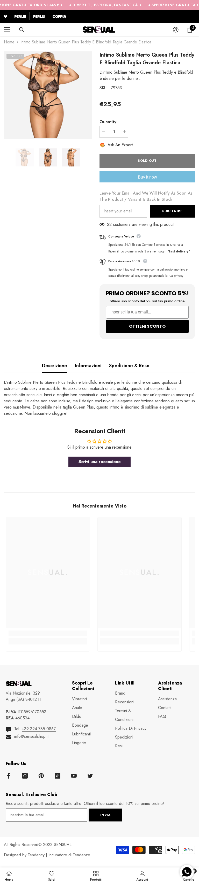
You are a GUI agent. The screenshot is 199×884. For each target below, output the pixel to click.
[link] (48, 633)
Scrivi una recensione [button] (100, 462)
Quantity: (108, 122)
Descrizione (54, 365)
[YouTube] (74, 776)
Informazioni (88, 365)
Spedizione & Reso (129, 365)
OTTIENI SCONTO (147, 326)
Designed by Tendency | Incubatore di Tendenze (47, 855)
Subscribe (172, 211)
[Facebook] (8, 776)
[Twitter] (90, 776)
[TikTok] (57, 776)
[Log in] (175, 29)
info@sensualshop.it (31, 736)
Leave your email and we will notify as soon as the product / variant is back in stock (146, 196)
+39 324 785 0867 (39, 729)
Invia (105, 814)
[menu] (7, 30)
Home (9, 42)
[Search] (22, 30)
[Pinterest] (41, 776)
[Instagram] (25, 776)
